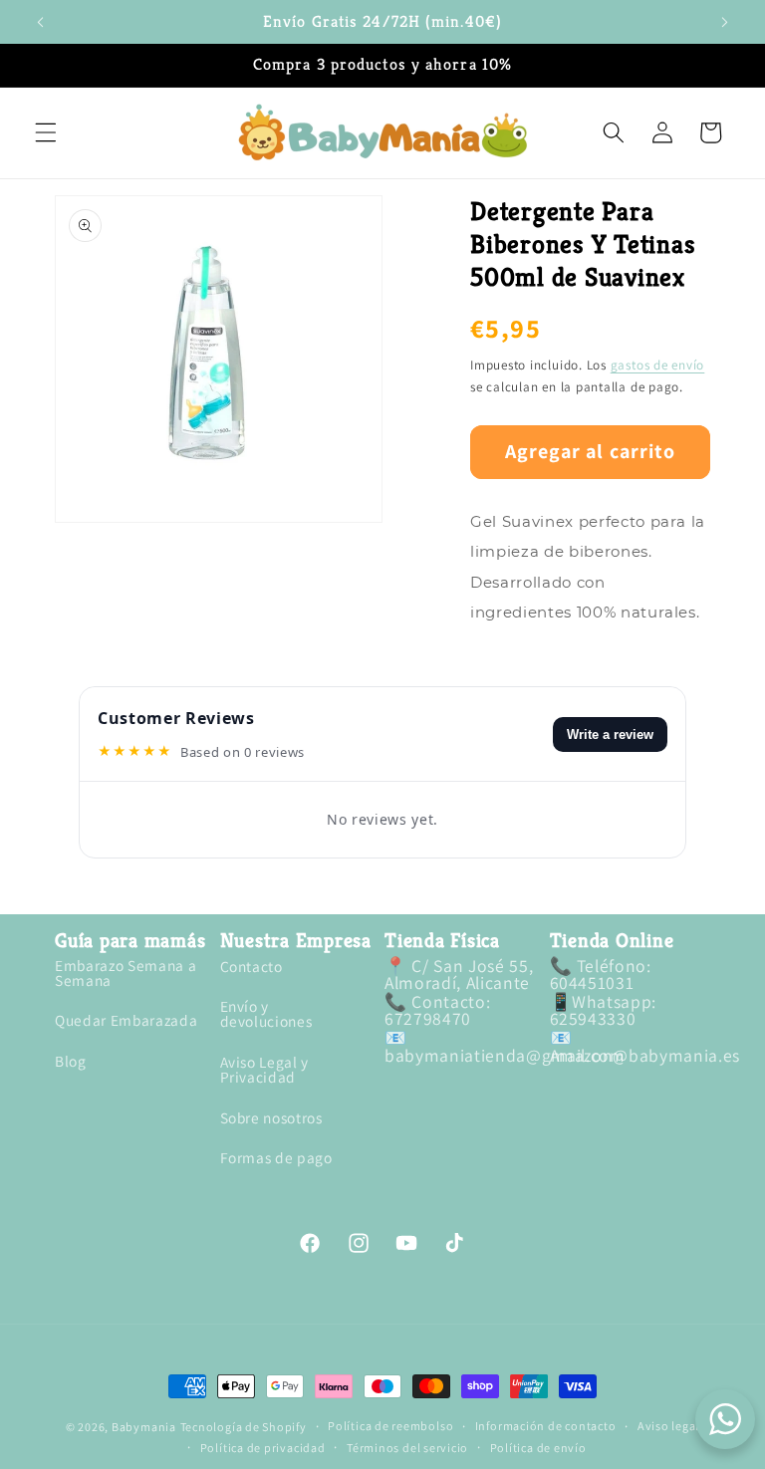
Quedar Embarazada (126, 1020)
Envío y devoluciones (266, 1013)
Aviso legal (668, 1426)
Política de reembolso (390, 1426)
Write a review (610, 734)
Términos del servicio (407, 1448)
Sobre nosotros (271, 1117)
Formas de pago (276, 1157)
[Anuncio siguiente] (724, 22)
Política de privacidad (263, 1448)
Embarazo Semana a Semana (125, 974)
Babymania (144, 1426)
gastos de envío (658, 365)
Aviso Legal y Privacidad (265, 1069)
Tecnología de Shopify (243, 1426)
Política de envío (538, 1448)
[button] (46, 132)
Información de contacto (546, 1426)
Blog (71, 1061)
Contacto (251, 967)
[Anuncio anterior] (41, 22)
